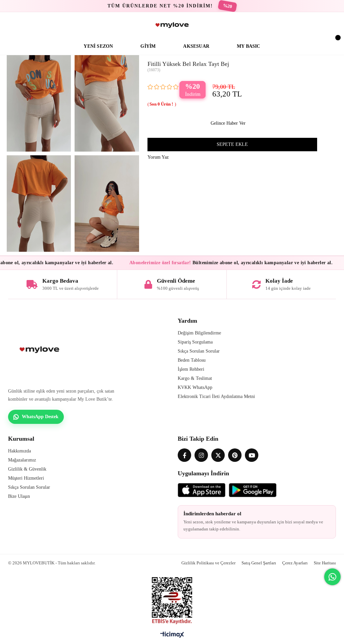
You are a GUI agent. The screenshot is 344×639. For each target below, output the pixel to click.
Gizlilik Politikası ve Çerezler (208, 562)
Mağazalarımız (22, 460)
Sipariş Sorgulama (195, 342)
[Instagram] (201, 455)
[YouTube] (251, 455)
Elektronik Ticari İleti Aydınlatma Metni (216, 396)
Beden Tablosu (192, 360)
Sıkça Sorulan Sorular (199, 351)
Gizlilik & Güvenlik (27, 469)
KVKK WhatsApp (195, 387)
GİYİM (148, 46)
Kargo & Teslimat (195, 378)
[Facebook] (184, 455)
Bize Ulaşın (19, 496)
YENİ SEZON (98, 46)
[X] (218, 455)
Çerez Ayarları (295, 562)
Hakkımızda (19, 450)
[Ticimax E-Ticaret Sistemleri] (172, 636)
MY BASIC (248, 46)
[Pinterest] (235, 455)
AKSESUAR (196, 46)
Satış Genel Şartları (259, 562)
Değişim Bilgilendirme (199, 332)
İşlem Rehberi (191, 369)
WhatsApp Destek (40, 416)
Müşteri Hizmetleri (26, 478)
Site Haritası (325, 562)
